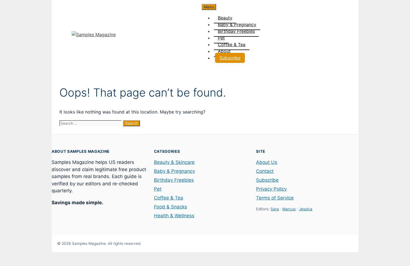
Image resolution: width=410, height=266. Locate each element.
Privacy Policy (271, 189)
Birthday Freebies (236, 31)
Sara (275, 209)
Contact (265, 171)
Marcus (289, 209)
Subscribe (230, 58)
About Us (266, 162)
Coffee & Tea (231, 44)
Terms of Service (275, 198)
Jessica (305, 209)
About (224, 51)
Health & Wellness (174, 215)
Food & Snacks (170, 207)
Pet (221, 38)
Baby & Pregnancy (237, 24)
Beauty (225, 18)
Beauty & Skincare (174, 162)
